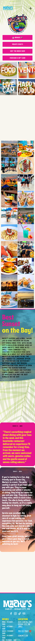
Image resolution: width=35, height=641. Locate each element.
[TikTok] (19, 613)
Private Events (17, 44)
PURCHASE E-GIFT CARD (17, 58)
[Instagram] (15, 613)
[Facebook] (11, 613)
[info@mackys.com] (24, 613)
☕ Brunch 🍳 (17, 37)
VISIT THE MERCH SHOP (17, 51)
